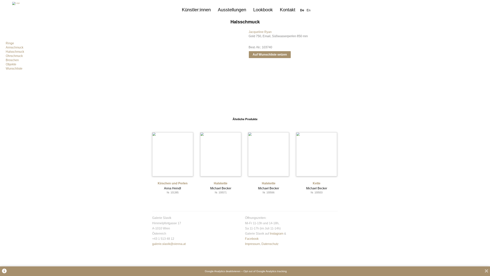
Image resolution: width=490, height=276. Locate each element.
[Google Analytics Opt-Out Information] (4, 271)
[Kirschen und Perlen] (172, 154)
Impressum (252, 244)
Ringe (10, 43)
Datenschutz (269, 244)
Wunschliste (14, 68)
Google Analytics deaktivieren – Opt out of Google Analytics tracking (246, 271)
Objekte (11, 64)
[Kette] (316, 154)
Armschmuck (14, 47)
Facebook (252, 238)
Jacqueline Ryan (260, 32)
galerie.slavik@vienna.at (169, 244)
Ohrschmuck (14, 56)
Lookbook (263, 9)
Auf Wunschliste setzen (270, 54)
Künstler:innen (196, 9)
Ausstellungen (232, 9)
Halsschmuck (15, 51)
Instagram (276, 233)
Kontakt (287, 9)
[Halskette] (220, 154)
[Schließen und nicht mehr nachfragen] (486, 271)
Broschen (12, 60)
